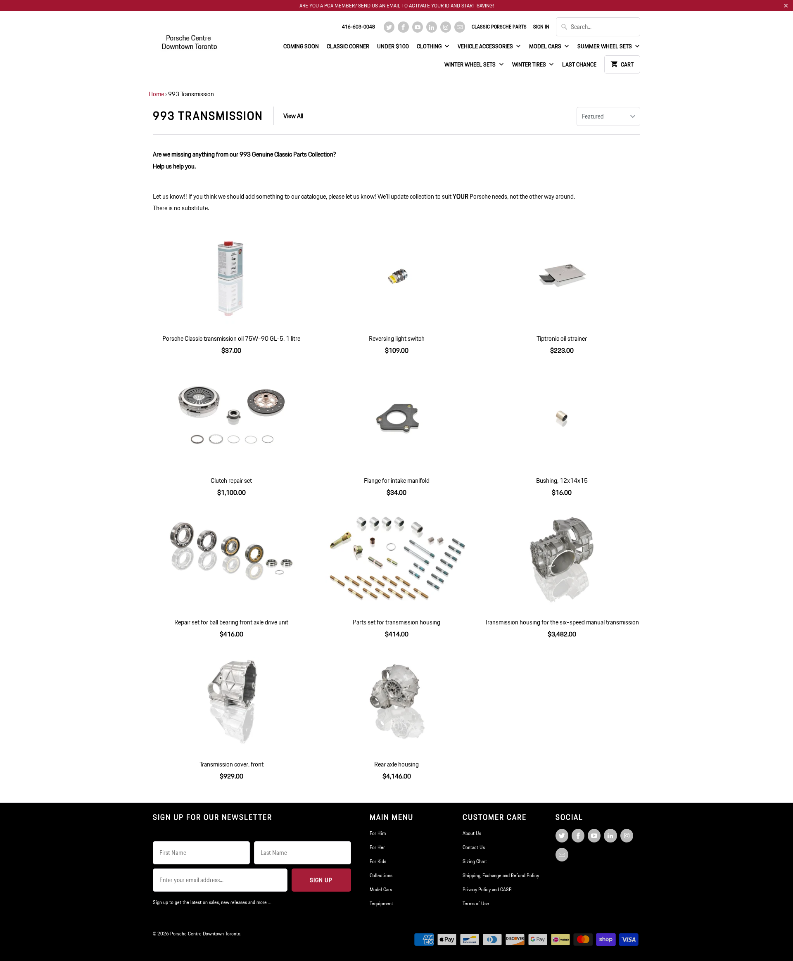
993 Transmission (208, 116)
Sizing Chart (475, 861)
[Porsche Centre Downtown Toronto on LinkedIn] (431, 27)
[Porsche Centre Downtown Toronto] (190, 38)
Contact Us (474, 847)
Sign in (541, 27)
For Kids (378, 861)
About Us (472, 833)
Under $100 (393, 46)
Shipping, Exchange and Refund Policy (501, 875)
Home (156, 94)
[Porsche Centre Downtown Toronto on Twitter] (389, 27)
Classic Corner (348, 46)
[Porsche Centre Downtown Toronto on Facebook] (403, 27)
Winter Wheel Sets (470, 64)
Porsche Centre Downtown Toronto (205, 933)
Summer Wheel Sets (605, 46)
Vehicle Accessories (486, 46)
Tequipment (381, 903)
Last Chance (579, 64)
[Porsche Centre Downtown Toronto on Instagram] (445, 27)
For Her (377, 847)
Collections (381, 875)
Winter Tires (529, 64)
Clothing (430, 46)
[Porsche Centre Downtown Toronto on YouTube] (417, 27)
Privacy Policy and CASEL (488, 889)
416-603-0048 (358, 27)
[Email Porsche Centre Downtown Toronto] (459, 27)
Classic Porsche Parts (499, 27)
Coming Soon (301, 46)
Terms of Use (476, 903)
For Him (378, 833)
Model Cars (546, 46)
